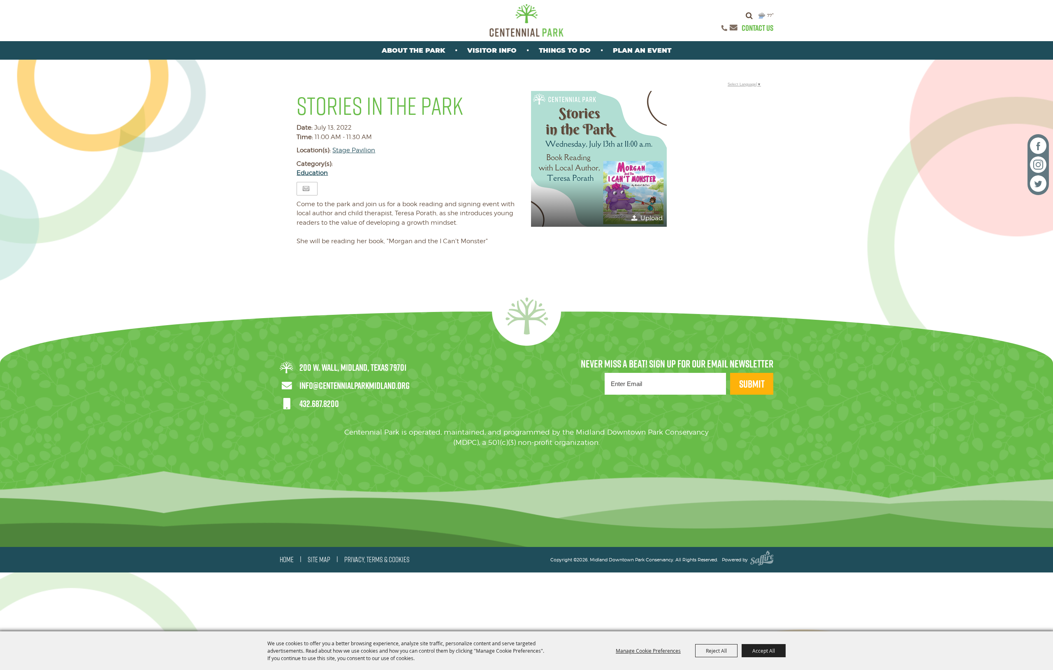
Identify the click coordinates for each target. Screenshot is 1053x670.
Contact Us (757, 28)
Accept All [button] (763, 650)
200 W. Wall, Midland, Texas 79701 (352, 367)
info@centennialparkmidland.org (354, 385)
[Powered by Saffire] (761, 559)
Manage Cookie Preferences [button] (648, 650)
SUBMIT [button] (752, 384)
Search (749, 15)
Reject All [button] (716, 650)
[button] (599, 159)
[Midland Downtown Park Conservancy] (527, 20)
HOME (287, 559)
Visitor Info (492, 50)
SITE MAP (319, 559)
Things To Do (565, 50)
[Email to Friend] (306, 189)
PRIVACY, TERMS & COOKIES (377, 559)
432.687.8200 (319, 404)
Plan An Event (642, 50)
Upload (651, 218)
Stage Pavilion (353, 150)
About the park (413, 50)
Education (312, 173)
